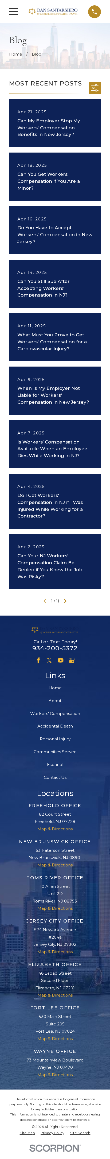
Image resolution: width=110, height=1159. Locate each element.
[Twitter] (49, 660)
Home (55, 687)
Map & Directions (55, 828)
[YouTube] (60, 660)
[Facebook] (38, 660)
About (55, 700)
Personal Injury (55, 738)
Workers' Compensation (55, 713)
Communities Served (55, 751)
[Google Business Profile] (71, 660)
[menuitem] (27, 1133)
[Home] (53, 11)
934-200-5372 (55, 648)
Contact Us (55, 777)
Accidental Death (55, 726)
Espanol (55, 764)
